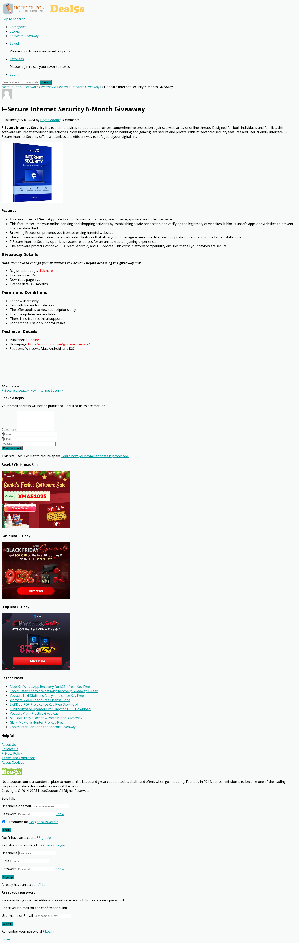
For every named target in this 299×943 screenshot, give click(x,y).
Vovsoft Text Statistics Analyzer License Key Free (47, 695)
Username (9, 853)
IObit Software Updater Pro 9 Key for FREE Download (50, 709)
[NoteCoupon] (45, 14)
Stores (15, 31)
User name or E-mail (17, 915)
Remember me (17, 822)
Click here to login (51, 845)
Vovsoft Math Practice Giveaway (34, 713)
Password (9, 814)
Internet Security (50, 390)
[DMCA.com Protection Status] (12, 774)
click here (46, 270)
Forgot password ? (43, 822)
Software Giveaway (24, 36)
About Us (9, 744)
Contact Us (10, 749)
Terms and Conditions (18, 758)
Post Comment (12, 448)
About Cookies (13, 762)
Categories (18, 27)
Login (14, 74)
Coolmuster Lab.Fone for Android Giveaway (43, 727)
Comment (9, 429)
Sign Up (45, 837)
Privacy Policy (12, 753)
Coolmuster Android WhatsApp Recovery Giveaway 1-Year (54, 691)
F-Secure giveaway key (19, 390)
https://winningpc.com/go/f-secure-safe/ (59, 344)
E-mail (6, 861)
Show (60, 814)
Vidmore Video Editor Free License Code (40, 700)
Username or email (16, 806)
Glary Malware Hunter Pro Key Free (37, 722)
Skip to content (13, 19)
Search (46, 82)
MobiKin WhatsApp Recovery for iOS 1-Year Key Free (50, 686)
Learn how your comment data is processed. (95, 456)
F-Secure (32, 339)
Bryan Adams (50, 120)
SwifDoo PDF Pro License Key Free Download (44, 704)
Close (6, 939)
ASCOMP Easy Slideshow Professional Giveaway (46, 718)
